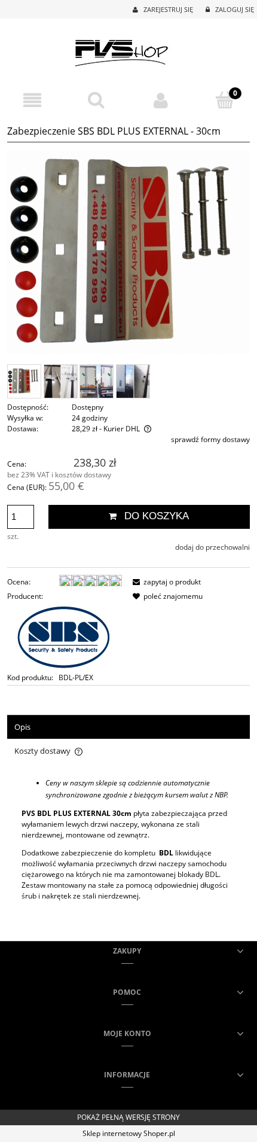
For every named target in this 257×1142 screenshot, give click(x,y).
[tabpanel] (128, 848)
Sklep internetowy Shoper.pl (128, 1133)
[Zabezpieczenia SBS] (63, 636)
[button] (32, 100)
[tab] (128, 727)
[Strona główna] (129, 50)
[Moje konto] (160, 100)
